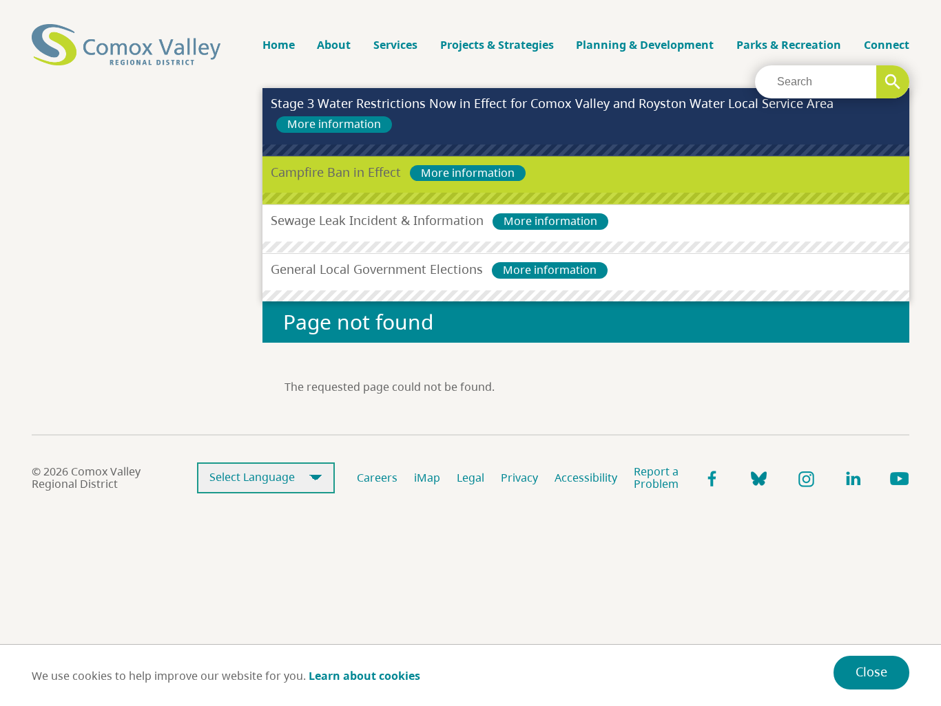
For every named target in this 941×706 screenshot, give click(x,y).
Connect (886, 44)
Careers (377, 477)
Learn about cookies (364, 675)
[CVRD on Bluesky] (759, 478)
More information (334, 123)
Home (278, 44)
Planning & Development (645, 44)
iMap (427, 477)
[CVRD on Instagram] (806, 478)
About (334, 44)
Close (871, 671)
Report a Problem (656, 477)
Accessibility (586, 477)
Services (395, 44)
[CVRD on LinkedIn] (852, 478)
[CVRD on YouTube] (899, 478)
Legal (470, 477)
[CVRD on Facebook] (712, 478)
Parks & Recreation (788, 44)
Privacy (519, 477)
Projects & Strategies (497, 44)
